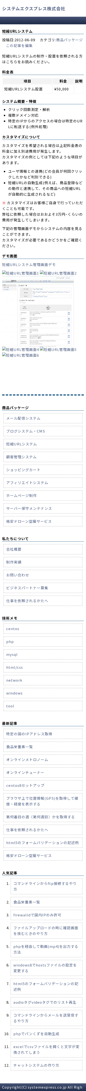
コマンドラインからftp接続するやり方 (45, 886)
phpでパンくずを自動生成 (36, 1033)
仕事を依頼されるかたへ (27, 600)
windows (14, 692)
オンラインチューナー (25, 772)
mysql (12, 654)
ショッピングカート (23, 469)
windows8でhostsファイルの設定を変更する (45, 967)
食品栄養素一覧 (19, 746)
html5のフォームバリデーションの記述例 (42, 842)
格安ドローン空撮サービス (29, 521)
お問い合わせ (17, 574)
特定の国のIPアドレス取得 (29, 733)
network (14, 680)
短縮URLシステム (21, 443)
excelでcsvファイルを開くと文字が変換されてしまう (46, 1049)
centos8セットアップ (25, 785)
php (10, 641)
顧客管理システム (21, 456)
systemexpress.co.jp (47, 1087)
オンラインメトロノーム (27, 759)
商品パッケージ (69, 39)
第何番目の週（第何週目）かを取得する (40, 816)
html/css (14, 667)
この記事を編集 (19, 45)
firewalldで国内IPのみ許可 (37, 914)
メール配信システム (23, 418)
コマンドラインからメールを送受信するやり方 (45, 1018)
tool (10, 705)
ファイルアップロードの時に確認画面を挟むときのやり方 (45, 930)
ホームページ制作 (21, 495)
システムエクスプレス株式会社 (33, 8)
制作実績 (14, 561)
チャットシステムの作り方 (36, 1065)
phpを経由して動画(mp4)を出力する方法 (45, 949)
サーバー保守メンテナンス (29, 508)
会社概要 (14, 549)
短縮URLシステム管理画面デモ (29, 264)
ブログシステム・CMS (25, 430)
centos (12, 628)
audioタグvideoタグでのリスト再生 (44, 1002)
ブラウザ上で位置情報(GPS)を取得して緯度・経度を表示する (42, 801)
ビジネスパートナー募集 (27, 587)
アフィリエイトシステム (27, 482)
